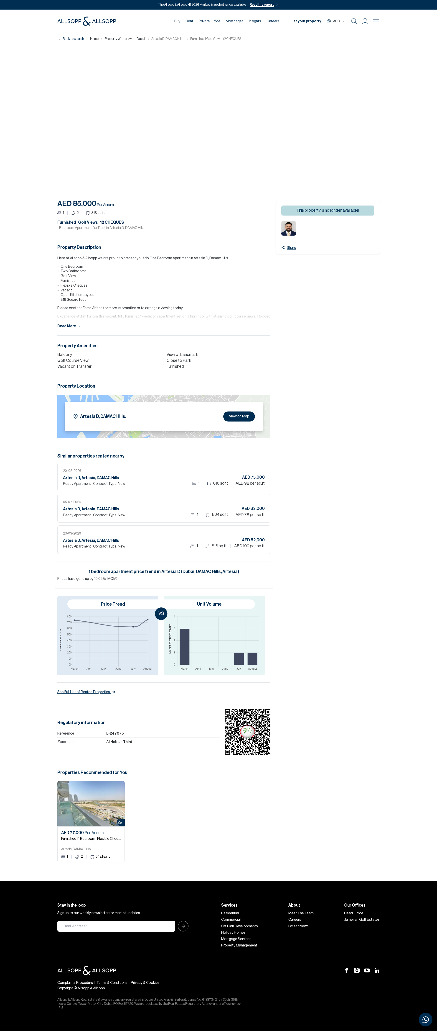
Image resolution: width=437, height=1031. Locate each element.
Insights (255, 21)
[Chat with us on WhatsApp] (425, 1019)
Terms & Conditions (112, 983)
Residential (230, 913)
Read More (66, 326)
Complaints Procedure (75, 983)
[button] (365, 21)
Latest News (298, 926)
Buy (177, 21)
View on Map (239, 416)
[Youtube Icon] (367, 970)
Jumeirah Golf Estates (362, 919)
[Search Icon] (354, 21)
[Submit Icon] (181, 926)
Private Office (209, 21)
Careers (273, 21)
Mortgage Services (236, 939)
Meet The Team (301, 913)
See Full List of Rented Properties (83, 692)
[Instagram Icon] (357, 970)
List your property (305, 21)
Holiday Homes (233, 932)
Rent (189, 21)
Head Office (353, 913)
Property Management (239, 945)
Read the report (262, 4)
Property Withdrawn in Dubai (125, 39)
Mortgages (235, 21)
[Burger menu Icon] (376, 21)
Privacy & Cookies (145, 983)
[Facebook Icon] (347, 970)
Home (94, 39)
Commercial (231, 919)
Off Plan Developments (239, 926)
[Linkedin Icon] (377, 970)
